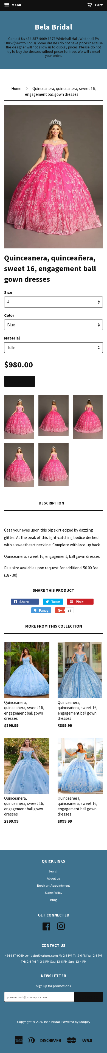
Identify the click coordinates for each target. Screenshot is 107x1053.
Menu (16, 4)
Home (16, 88)
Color (9, 315)
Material (12, 338)
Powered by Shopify (75, 1021)
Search (53, 871)
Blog (53, 899)
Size (8, 292)
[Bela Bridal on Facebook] (46, 925)
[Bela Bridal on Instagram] (61, 925)
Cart (98, 4)
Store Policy (53, 892)
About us (53, 878)
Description (51, 503)
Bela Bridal (53, 27)
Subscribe (88, 997)
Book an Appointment (53, 885)
